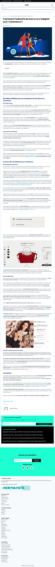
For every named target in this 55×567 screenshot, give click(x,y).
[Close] (45, 273)
